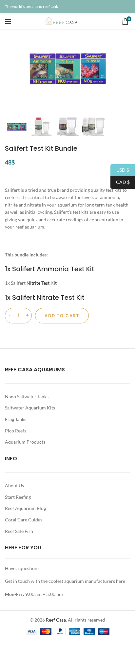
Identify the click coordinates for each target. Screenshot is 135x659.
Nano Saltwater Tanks (26, 396)
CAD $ (120, 182)
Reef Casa (56, 620)
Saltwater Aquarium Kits (30, 407)
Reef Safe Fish (19, 531)
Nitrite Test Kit (42, 283)
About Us (14, 485)
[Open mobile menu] (8, 21)
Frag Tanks (15, 419)
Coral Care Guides (23, 519)
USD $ (119, 169)
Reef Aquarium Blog (25, 508)
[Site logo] (67, 21)
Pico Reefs (15, 430)
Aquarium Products (25, 442)
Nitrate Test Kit (61, 297)
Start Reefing (18, 497)
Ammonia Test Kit (65, 269)
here (120, 581)
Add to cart (62, 315)
